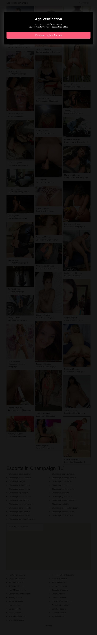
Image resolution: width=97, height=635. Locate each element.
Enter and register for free (48, 35)
